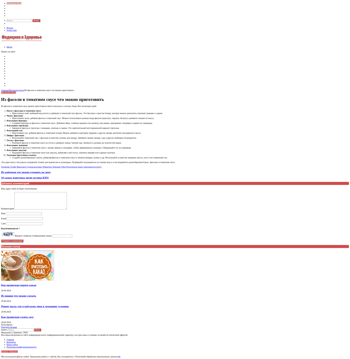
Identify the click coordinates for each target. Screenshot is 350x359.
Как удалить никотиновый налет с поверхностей (29, 64)
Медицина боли (14, 3)
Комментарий (7, 208)
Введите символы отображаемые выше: (33, 236)
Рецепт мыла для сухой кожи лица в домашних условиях (35, 306)
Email (3, 218)
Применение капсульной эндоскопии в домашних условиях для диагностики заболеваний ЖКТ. (52, 78)
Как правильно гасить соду (17, 317)
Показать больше (9, 327)
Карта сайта (12, 83)
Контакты (11, 85)
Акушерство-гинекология (19, 6)
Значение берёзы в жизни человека (23, 68)
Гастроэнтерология (15, 11)
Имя (3, 213)
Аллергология (13, 8)
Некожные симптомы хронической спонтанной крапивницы (35, 76)
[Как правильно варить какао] (27, 280)
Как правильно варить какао (18, 285)
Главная (4, 90)
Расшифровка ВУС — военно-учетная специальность (31, 66)
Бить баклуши (13, 71)
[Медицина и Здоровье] (21, 42)
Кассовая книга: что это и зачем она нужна (27, 61)
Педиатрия (12, 13)
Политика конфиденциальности (22, 347)
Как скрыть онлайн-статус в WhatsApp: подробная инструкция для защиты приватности (48, 56)
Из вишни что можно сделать (18, 295)
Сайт (3, 223)
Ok (119, 356)
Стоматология (13, 16)
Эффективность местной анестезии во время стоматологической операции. (42, 73)
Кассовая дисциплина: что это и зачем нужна (28, 59)
